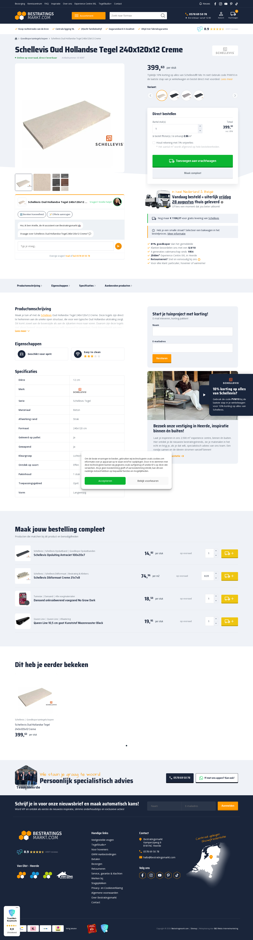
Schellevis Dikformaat (55, 573)
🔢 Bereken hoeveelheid (32, 214)
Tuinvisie (38, 596)
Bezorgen (96, 863)
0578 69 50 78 (198, 14)
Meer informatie (176, 233)
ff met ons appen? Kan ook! (219, 778)
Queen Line (39, 619)
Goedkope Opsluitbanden (82, 551)
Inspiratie (55, 3)
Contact (118, 3)
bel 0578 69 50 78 (81, 255)
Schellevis (213, 218)
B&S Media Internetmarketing (226, 928)
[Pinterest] (230, 3)
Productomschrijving (28, 285)
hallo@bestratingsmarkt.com (159, 857)
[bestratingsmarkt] (52, 835)
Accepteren (105, 480)
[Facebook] (214, 3)
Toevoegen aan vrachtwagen (195, 160)
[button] (12, 921)
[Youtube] (224, 3)
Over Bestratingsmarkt (104, 897)
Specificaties (86, 285)
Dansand (48, 596)
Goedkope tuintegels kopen (34, 38)
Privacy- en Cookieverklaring (107, 888)
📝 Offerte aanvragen (59, 214)
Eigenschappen (59, 285)
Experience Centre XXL (85, 3)
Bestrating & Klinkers (78, 573)
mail (68, 255)
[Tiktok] (177, 875)
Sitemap (194, 928)
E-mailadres (159, 341)
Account (221, 18)
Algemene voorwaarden (104, 892)
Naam (155, 325)
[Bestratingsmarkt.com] (21, 875)
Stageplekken (98, 883)
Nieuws (206, 3)
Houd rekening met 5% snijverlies (188, 144)
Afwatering (65, 619)
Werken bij (97, 878)
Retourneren (98, 868)
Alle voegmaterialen (65, 596)
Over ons (67, 3)
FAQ (47, 3)
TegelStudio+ (105, 3)
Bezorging (20, 3)
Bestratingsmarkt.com (180, 928)
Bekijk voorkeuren (148, 480)
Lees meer (227, 79)
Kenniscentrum (35, 3)
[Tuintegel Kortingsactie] (50, 708)
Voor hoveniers (99, 849)
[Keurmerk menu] (17, 908)
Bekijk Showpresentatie (166, 456)
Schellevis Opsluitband (56, 551)
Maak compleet (192, 173)
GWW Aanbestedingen (103, 854)
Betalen (95, 859)
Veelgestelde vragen (102, 839)
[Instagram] (219, 3)
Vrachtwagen (233, 15)
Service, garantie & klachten (106, 873)
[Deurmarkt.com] (34, 875)
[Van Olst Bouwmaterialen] (64, 875)
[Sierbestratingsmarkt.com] (47, 875)
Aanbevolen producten (117, 285)
